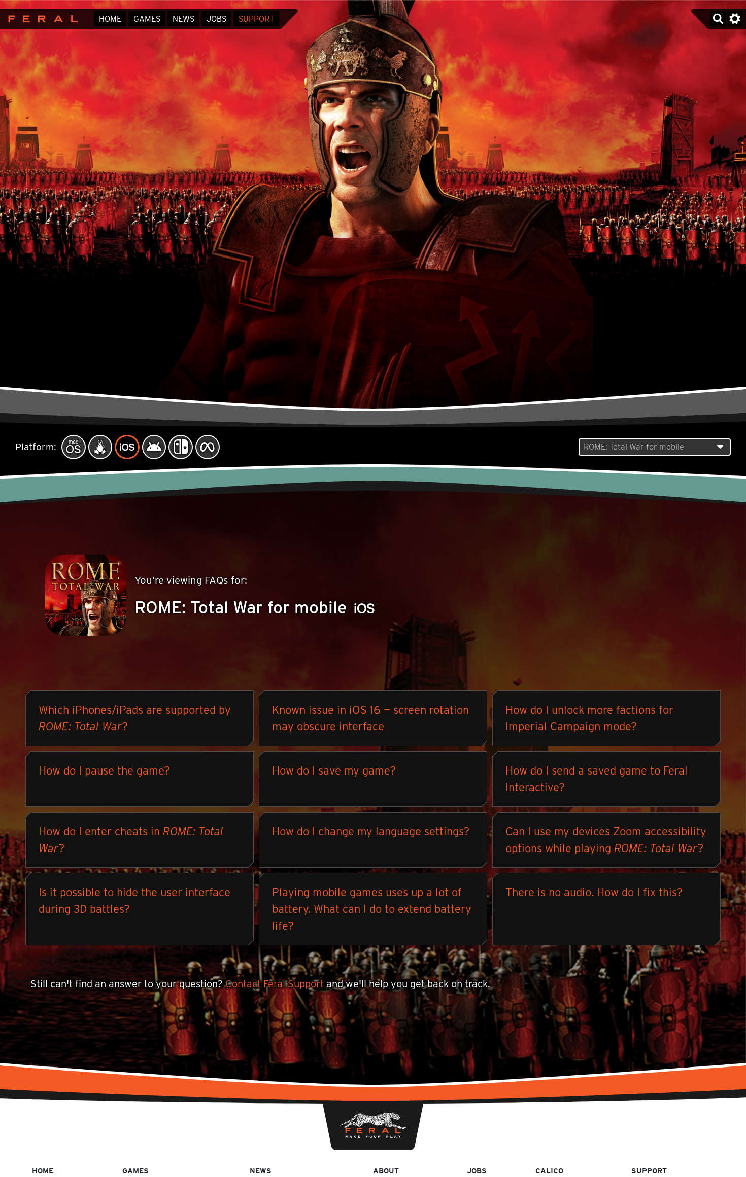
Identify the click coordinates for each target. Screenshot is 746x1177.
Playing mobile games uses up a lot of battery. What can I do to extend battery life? (371, 909)
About (386, 1170)
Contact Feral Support (274, 984)
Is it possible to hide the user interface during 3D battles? (134, 900)
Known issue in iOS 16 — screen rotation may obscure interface (370, 718)
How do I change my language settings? (370, 831)
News (183, 19)
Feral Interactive (40, 18)
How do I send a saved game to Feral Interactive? (596, 779)
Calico (549, 1170)
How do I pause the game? (104, 770)
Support (256, 19)
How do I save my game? (334, 770)
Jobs (216, 19)
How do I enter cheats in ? (131, 840)
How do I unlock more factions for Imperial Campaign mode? (589, 718)
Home (110, 19)
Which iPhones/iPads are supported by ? (135, 718)
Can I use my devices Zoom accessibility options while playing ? (605, 840)
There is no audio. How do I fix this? (594, 892)
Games (146, 19)
